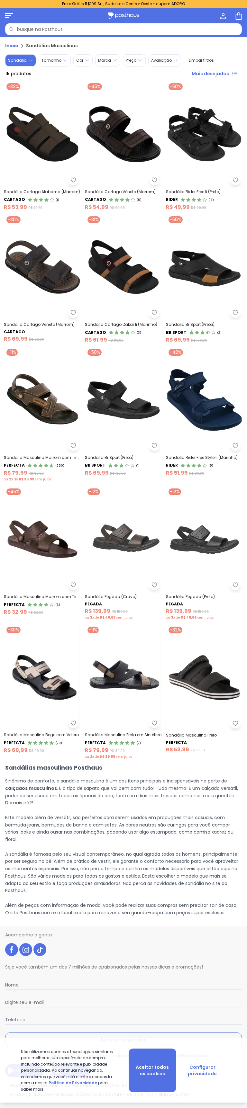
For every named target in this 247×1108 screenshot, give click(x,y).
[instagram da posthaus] (25, 949)
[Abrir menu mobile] (9, 15)
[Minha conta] (222, 15)
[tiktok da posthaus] (39, 949)
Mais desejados (210, 73)
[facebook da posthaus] (11, 949)
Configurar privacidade (202, 1070)
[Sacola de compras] (238, 15)
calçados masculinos (31, 788)
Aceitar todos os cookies (152, 1070)
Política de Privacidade (73, 1083)
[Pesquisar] (11, 29)
